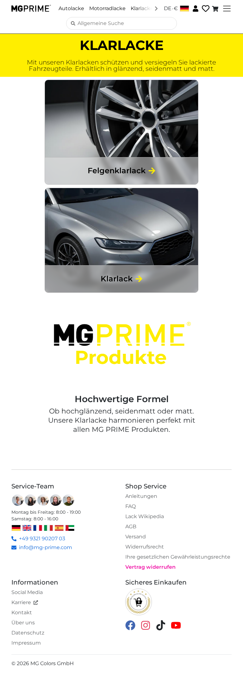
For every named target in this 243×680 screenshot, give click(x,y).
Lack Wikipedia (144, 516)
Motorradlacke (107, 8)
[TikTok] (161, 625)
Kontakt (21, 613)
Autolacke (71, 8)
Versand (135, 537)
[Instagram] (145, 625)
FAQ (130, 506)
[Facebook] (130, 625)
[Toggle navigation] (226, 9)
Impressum (26, 643)
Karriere (21, 602)
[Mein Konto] (195, 8)
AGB (130, 527)
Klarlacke (142, 8)
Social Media (27, 592)
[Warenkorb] (216, 8)
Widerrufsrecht (144, 547)
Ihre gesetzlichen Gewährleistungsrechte (177, 557)
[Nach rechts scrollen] (156, 8)
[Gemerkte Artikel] (205, 9)
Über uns (23, 623)
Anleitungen (141, 496)
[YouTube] (176, 625)
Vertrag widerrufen (150, 567)
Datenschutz (27, 633)
